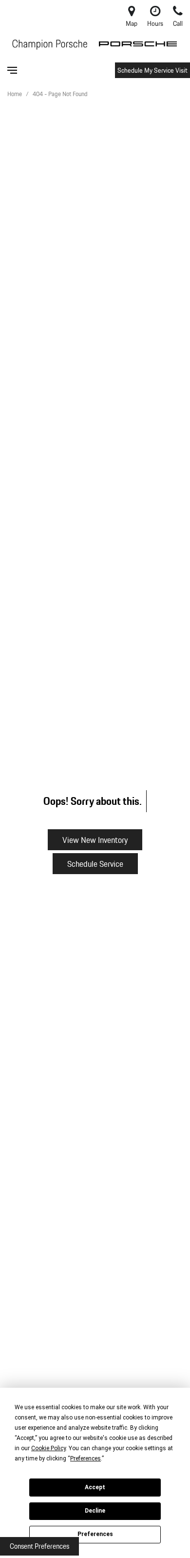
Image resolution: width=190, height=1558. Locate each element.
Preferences (95, 1534)
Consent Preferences (39, 1546)
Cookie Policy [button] (48, 1448)
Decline (95, 1510)
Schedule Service (95, 863)
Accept (95, 1487)
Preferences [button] (85, 1458)
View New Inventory (95, 839)
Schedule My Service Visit (152, 70)
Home (15, 94)
